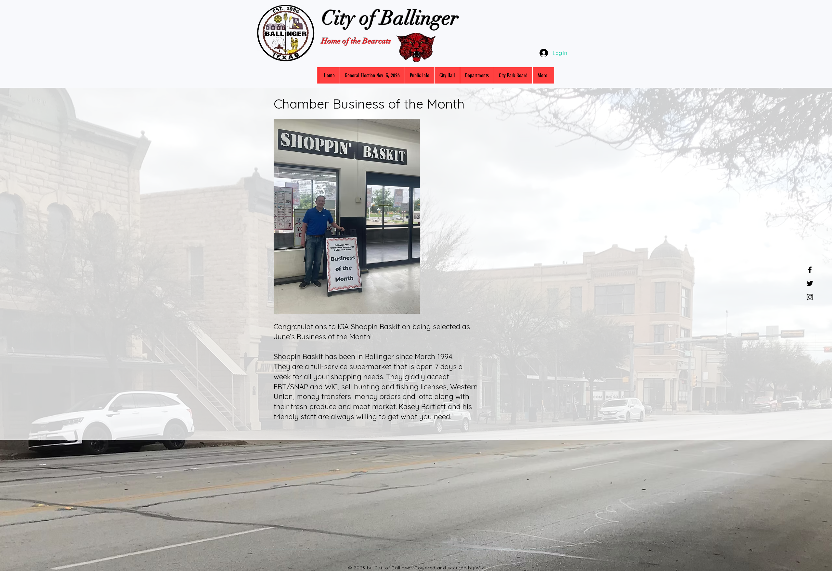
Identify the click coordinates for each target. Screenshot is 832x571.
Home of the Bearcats (356, 41)
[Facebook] (810, 270)
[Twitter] (810, 283)
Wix (479, 568)
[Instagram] (810, 297)
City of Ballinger (390, 18)
